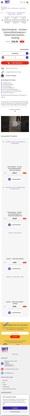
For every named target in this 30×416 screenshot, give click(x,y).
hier (4, 403)
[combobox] (15, 53)
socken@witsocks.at (9, 373)
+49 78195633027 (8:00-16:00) (11, 369)
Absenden (15, 336)
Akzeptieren (15, 408)
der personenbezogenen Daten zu (15, 342)
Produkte (5, 7)
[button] (24, 2)
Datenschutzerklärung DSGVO (9, 389)
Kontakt (4, 384)
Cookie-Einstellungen (15, 411)
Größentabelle (24, 49)
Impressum (5, 380)
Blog (4, 382)
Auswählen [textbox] (15, 53)
